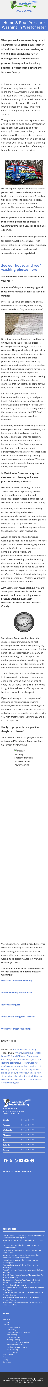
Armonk (18, 1052)
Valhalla (32, 1072)
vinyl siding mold (36, 1076)
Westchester (7, 1079)
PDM (31, 1382)
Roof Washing (25, 1069)
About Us (6, 1320)
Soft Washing (11, 1330)
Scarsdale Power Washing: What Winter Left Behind (21, 1280)
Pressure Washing (13, 1327)
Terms (28, 1380)
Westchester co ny (23, 1079)
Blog (8, 1322)
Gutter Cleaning (12, 1352)
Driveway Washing (13, 1337)
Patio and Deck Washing (15, 1345)
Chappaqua (32, 1056)
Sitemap (17, 1382)
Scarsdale (37, 1069)
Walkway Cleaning (13, 1340)
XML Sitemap (38, 1380)
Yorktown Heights (10, 1082)
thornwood (21, 1072)
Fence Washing (12, 1350)
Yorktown (37, 1079)
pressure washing (29, 1062)
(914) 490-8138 (24, 11)
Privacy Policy (18, 1380)
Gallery (5, 1359)
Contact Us (7, 1362)
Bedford (27, 1052)
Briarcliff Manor (18, 1056)
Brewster (36, 1052)
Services (6, 1325)
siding (4, 1072)
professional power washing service (18, 1066)
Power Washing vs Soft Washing (18, 1332)
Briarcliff (5, 1056)
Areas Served (8, 1354)
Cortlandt (5, 1059)
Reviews (6, 1357)
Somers (11, 1072)
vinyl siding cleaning (17, 1076)
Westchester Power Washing (21, 1378)
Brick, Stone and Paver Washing (18, 1342)
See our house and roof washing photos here (21, 267)
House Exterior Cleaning (24, 1049)
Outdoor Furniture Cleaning (17, 1347)
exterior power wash (21, 1059)
